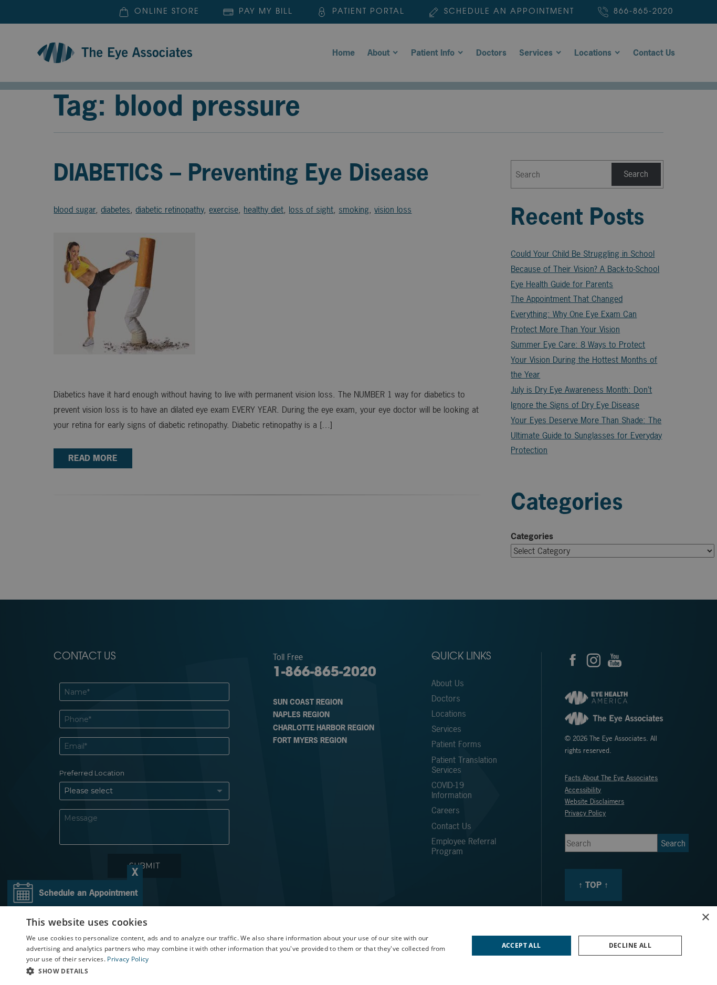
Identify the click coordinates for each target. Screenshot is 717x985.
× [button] (705, 917)
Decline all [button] (630, 945)
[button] (240, 971)
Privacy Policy (128, 959)
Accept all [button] (521, 945)
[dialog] (358, 945)
